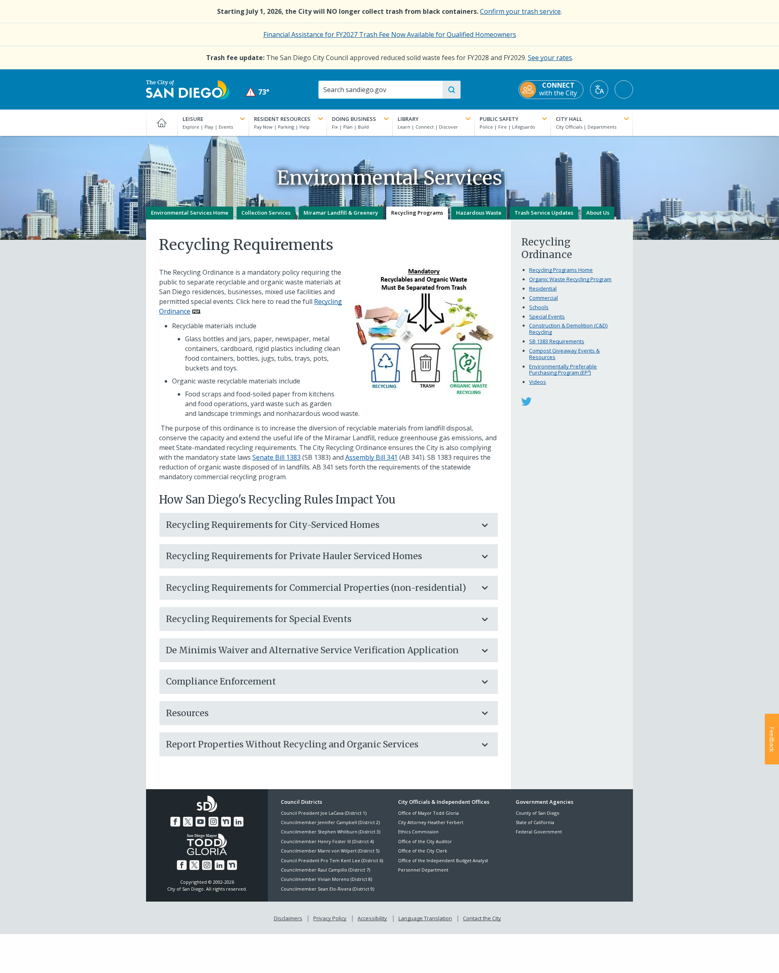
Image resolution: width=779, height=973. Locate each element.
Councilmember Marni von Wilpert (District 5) (330, 851)
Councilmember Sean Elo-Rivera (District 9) (327, 889)
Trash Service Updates (543, 212)
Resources (187, 713)
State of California (535, 822)
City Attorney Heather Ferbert (430, 822)
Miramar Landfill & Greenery (340, 212)
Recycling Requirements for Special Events (258, 619)
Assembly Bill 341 (371, 457)
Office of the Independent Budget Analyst (443, 860)
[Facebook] (175, 822)
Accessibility (372, 918)
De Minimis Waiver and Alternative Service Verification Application (312, 650)
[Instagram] (213, 822)
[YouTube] (200, 822)
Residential (543, 288)
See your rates (550, 57)
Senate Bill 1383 (276, 457)
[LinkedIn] (238, 822)
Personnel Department (423, 870)
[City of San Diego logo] (187, 88)
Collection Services (266, 212)
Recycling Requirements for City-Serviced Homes (272, 524)
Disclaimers (288, 918)
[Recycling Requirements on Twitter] (526, 400)
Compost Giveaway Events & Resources (564, 354)
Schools (539, 307)
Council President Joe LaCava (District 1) (323, 813)
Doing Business (354, 119)
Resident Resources (282, 119)
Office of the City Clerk (422, 851)
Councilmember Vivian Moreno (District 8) (326, 879)
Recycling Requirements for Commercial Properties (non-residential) (316, 587)
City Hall (569, 119)
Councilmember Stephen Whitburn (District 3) (330, 832)
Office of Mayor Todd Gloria (428, 813)
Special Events (547, 316)
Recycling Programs (417, 212)
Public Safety (499, 119)
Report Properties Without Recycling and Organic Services (292, 744)
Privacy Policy (329, 918)
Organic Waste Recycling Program (570, 279)
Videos (537, 381)
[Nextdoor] (226, 822)
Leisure (193, 119)
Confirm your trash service (520, 11)
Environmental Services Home (189, 212)
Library (408, 119)
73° (257, 92)
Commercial (543, 297)
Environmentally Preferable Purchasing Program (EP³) (563, 370)
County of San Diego (538, 813)
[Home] (161, 123)
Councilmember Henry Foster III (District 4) (327, 841)
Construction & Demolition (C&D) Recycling (568, 329)
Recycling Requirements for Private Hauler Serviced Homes (294, 556)
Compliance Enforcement (221, 681)
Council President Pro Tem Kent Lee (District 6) (332, 860)
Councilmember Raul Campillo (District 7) (325, 870)
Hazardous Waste (478, 212)
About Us (597, 212)
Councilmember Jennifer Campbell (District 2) (330, 822)
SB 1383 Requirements (556, 341)
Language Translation (425, 918)
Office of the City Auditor (425, 841)
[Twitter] (188, 822)
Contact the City (482, 918)
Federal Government (539, 832)
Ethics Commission (418, 832)
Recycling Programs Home (561, 269)
